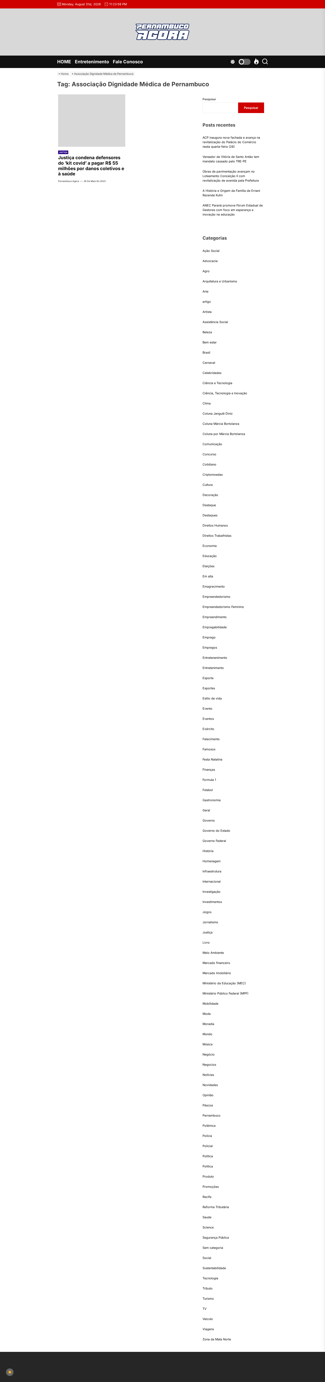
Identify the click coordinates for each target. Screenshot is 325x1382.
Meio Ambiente (213, 953)
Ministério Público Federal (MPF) (225, 993)
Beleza (207, 332)
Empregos (210, 647)
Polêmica (209, 1125)
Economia (210, 546)
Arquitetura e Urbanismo (220, 281)
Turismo (208, 1298)
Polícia (207, 1136)
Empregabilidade (215, 627)
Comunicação (212, 444)
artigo (207, 301)
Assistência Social (215, 322)
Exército (208, 729)
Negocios (209, 1064)
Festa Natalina (212, 759)
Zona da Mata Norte (217, 1339)
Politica (208, 1156)
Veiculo (208, 1319)
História (208, 851)
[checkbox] (10, 1372)
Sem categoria (213, 1248)
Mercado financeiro (216, 963)
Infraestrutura (212, 871)
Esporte (208, 678)
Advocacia (210, 261)
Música (208, 1044)
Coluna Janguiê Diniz (218, 413)
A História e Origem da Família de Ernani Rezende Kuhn (231, 193)
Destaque (209, 505)
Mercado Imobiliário (217, 973)
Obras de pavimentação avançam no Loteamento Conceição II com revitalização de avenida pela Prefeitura (231, 176)
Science (208, 1227)
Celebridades (212, 373)
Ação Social (211, 251)
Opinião (208, 1095)
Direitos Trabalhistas (217, 535)
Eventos (208, 719)
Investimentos (212, 902)
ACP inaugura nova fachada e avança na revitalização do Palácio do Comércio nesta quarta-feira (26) (231, 142)
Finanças (209, 769)
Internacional (212, 881)
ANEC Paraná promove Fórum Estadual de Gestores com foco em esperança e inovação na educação (233, 209)
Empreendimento (215, 617)
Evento (207, 708)
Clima (207, 403)
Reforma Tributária (216, 1207)
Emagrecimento (214, 586)
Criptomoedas (213, 474)
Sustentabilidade (214, 1268)
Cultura (208, 485)
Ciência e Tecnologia (217, 383)
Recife (207, 1197)
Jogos (207, 912)
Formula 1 (209, 780)
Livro (206, 942)
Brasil (206, 352)
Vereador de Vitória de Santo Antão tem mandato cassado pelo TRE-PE (231, 159)
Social (207, 1258)
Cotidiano (209, 464)
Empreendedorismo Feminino (223, 607)
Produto (208, 1176)
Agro (206, 271)
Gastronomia (212, 800)
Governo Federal (214, 841)
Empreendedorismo (216, 597)
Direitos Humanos (215, 525)
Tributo (208, 1288)
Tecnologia (210, 1278)
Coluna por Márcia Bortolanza (224, 434)
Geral (206, 810)
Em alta (208, 576)
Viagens (208, 1329)
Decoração (210, 495)
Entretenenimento (215, 658)
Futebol (208, 790)
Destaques (210, 515)
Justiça (63, 152)
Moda (207, 1014)
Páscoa (208, 1105)
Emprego (209, 637)
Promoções (211, 1187)
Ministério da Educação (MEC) (224, 983)
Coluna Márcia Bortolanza (221, 424)
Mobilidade (210, 1003)
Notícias (208, 1075)
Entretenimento (92, 61)
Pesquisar (209, 99)
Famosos (209, 749)
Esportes (209, 688)
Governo (209, 820)
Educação (210, 556)
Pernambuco (211, 1115)
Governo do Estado (216, 830)
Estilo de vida (212, 698)
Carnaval (209, 363)
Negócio (209, 1054)
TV (205, 1309)
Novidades (210, 1085)
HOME (64, 61)
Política (208, 1166)
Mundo (207, 1034)
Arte (205, 291)
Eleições (208, 566)
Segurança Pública (216, 1237)
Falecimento (211, 739)
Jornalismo (210, 922)
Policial (208, 1146)
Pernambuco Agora (68, 181)
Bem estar (210, 342)
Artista (207, 312)
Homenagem (212, 861)
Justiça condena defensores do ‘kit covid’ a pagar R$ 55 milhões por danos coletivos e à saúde (91, 166)
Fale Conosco (128, 61)
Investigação (211, 892)
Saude (207, 1217)
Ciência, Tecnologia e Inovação (225, 393)
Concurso (209, 454)
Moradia (208, 1024)
